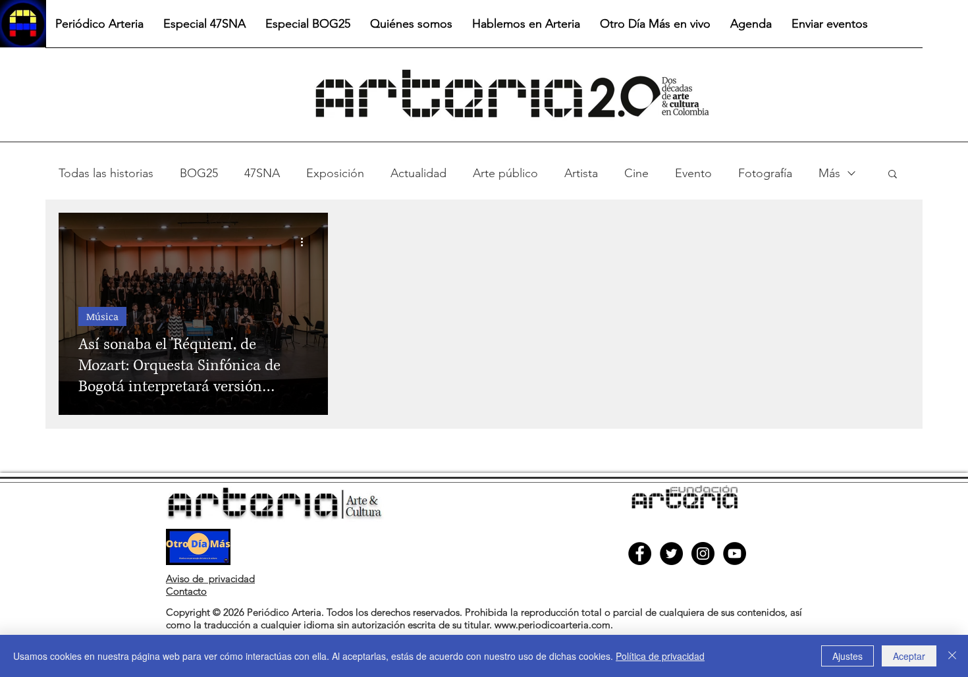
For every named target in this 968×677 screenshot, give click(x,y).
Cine (636, 173)
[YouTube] (734, 553)
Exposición (335, 173)
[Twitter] (671, 553)
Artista (581, 173)
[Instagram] (702, 553)
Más (829, 173)
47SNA (262, 173)
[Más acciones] (306, 242)
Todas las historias (106, 173)
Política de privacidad (660, 656)
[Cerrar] (952, 655)
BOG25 (199, 173)
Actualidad (418, 173)
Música (102, 316)
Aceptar (909, 656)
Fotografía (765, 173)
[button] (892, 175)
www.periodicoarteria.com (552, 624)
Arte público (505, 173)
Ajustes (847, 656)
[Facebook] (639, 553)
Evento (693, 173)
